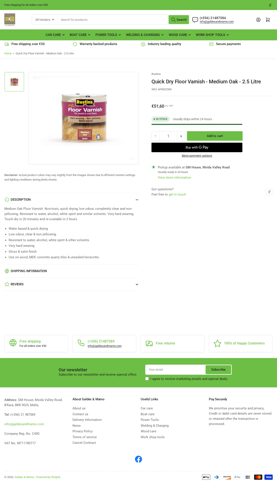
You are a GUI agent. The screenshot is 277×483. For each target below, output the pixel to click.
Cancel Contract (84, 443)
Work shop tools (210, 35)
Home (8, 53)
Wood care (178, 35)
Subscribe (218, 370)
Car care (53, 35)
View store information (174, 177)
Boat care (78, 35)
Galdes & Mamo (24, 477)
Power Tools (106, 35)
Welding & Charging (143, 35)
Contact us (80, 414)
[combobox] (124, 20)
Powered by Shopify (48, 477)
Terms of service (84, 437)
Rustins (156, 74)
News (76, 426)
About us (78, 408)
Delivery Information (87, 420)
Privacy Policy (82, 431)
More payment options (197, 155)
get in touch (177, 194)
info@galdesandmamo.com (217, 21)
